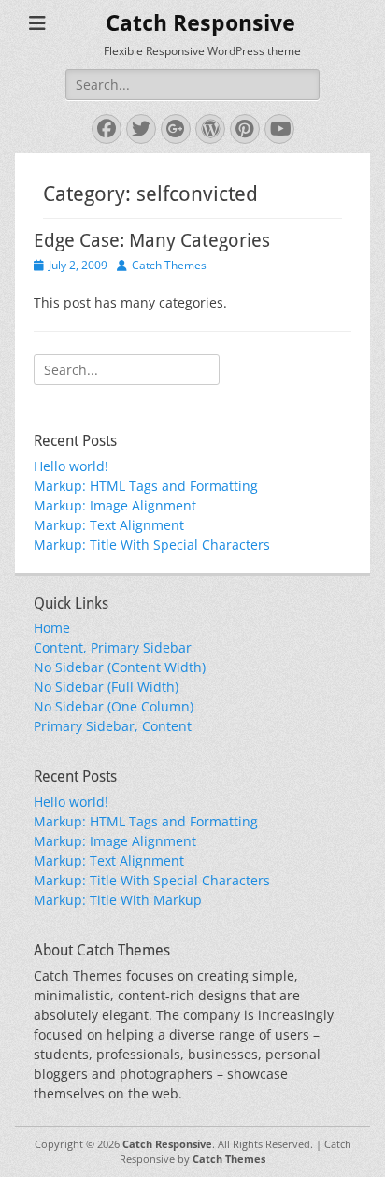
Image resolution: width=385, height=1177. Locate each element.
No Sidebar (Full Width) (106, 687)
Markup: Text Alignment (109, 525)
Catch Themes (169, 265)
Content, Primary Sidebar (113, 647)
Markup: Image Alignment (115, 505)
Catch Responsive (200, 23)
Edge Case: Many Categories (152, 240)
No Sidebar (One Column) (113, 706)
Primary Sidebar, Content (113, 726)
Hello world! (71, 466)
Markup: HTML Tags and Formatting (146, 486)
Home (52, 628)
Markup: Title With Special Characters (152, 544)
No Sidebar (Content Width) (120, 667)
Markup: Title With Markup (118, 900)
